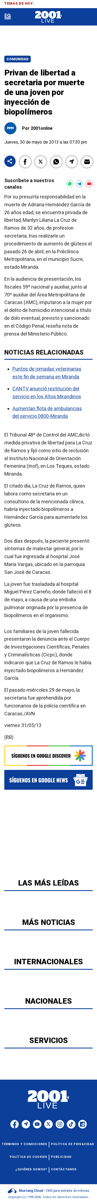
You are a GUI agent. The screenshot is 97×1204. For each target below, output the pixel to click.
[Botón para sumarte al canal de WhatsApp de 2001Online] (69, 183)
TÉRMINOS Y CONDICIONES (24, 1144)
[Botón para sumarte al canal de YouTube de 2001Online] (89, 183)
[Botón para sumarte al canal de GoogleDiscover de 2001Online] (48, 755)
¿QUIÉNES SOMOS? (31, 1169)
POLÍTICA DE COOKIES (28, 1157)
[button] (25, 162)
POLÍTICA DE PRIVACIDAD (72, 1144)
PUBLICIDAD (61, 1157)
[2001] (48, 17)
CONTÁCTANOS (64, 1169)
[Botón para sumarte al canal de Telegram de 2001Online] (79, 183)
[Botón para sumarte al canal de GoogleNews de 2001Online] (48, 780)
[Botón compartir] (10, 162)
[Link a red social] (14, 1124)
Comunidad (17, 59)
